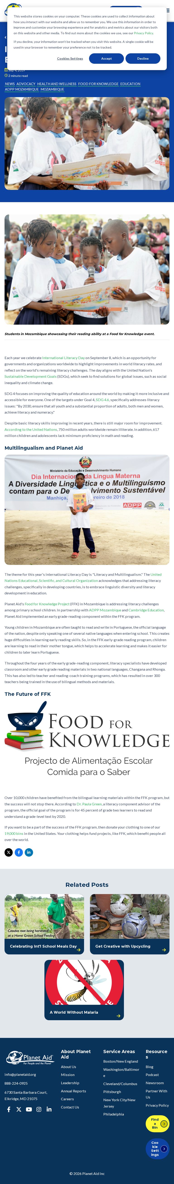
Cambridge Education (146, 610)
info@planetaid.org (20, 1074)
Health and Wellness (56, 84)
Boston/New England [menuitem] (120, 1061)
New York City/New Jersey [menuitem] (119, 1103)
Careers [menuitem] (67, 1099)
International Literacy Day (63, 357)
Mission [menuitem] (68, 1074)
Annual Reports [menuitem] (73, 1091)
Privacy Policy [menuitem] (157, 1105)
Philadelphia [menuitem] (113, 1114)
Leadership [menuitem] (70, 1083)
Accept (106, 58)
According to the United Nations (31, 429)
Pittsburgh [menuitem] (112, 1091)
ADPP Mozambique (22, 89)
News (10, 84)
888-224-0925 (16, 1083)
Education (130, 84)
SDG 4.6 (102, 399)
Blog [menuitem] (149, 1066)
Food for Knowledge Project (47, 604)
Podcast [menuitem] (152, 1074)
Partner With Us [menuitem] (156, 1094)
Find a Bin (155, 1124)
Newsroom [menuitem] (155, 1083)
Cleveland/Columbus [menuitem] (120, 1083)
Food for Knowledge (98, 84)
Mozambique (52, 89)
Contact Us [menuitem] (70, 1107)
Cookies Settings (70, 58)
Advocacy (26, 84)
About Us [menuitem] (68, 1066)
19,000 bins (14, 833)
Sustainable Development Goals (31, 376)
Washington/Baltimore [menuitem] (121, 1072)
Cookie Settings (155, 1149)
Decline (143, 58)
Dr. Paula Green (89, 804)
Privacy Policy (143, 33)
